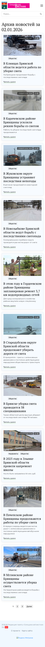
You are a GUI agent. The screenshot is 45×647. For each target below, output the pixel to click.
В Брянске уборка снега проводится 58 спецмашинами (19, 407)
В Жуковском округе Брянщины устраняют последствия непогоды (19, 177)
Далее (29, 606)
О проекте (15, 631)
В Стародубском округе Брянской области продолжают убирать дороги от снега (19, 348)
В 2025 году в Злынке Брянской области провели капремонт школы (18, 464)
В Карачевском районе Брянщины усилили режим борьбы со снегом (21, 122)
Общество (12, 58)
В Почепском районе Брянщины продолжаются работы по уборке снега (22, 518)
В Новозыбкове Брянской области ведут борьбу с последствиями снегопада (22, 232)
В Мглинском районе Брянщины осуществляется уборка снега (20, 580)
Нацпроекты (13, 454)
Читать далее (9, 81)
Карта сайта (27, 631)
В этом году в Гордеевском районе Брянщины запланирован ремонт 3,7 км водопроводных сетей (22, 289)
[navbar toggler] (41, 5)
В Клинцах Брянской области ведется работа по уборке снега (22, 67)
